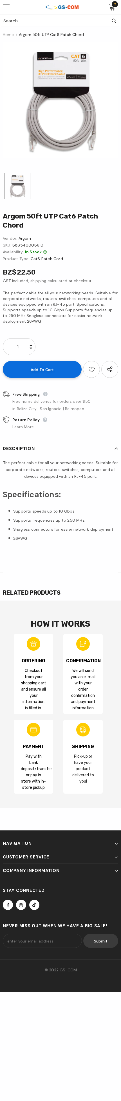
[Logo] (62, 7)
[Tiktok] (34, 905)
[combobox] (53, 21)
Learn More (23, 426)
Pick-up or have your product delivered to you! (83, 769)
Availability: (13, 251)
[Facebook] (8, 905)
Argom (25, 238)
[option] (60, 100)
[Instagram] (21, 905)
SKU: (7, 245)
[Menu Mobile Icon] (6, 7)
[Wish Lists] (91, 369)
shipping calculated (49, 280)
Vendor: (10, 238)
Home (8, 34)
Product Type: (16, 258)
